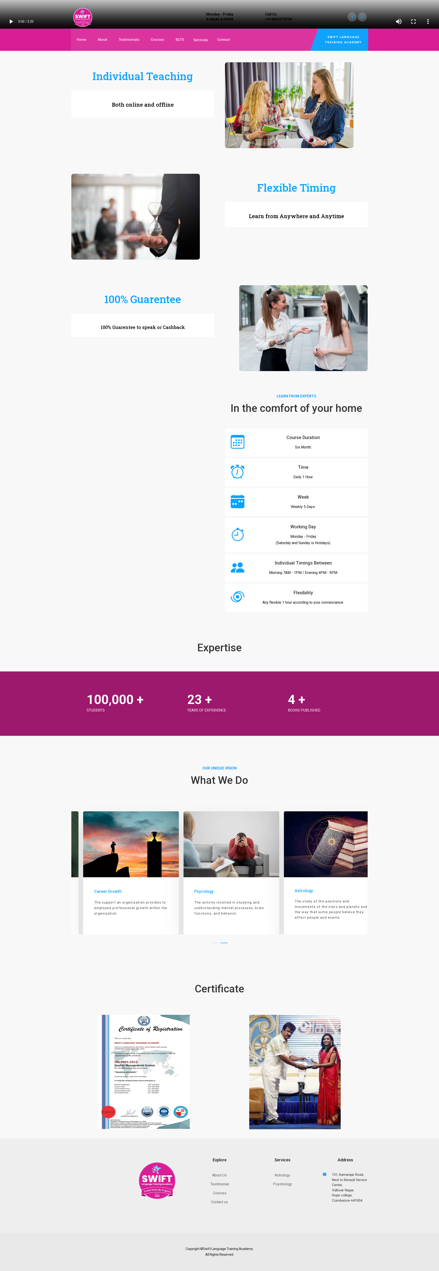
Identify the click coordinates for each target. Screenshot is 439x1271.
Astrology (282, 1175)
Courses (157, 40)
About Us (219, 1175)
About (102, 40)
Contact (223, 40)
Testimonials (129, 40)
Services (200, 40)
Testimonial (219, 1184)
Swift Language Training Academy (343, 39)
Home (81, 40)
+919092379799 (278, 19)
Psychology (282, 1184)
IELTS (180, 40)
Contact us (219, 1202)
